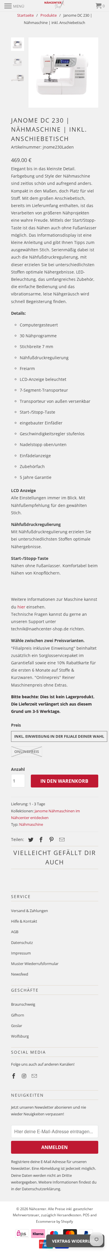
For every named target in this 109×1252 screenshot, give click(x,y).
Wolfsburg (20, 1036)
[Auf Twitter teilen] (30, 839)
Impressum (21, 953)
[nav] (14, 6)
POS (86, 1215)
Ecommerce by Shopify (54, 1221)
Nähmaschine (31, 824)
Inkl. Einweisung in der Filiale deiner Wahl (59, 736)
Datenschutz (22, 942)
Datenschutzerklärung (41, 1188)
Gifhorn (17, 1015)
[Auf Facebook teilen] (40, 839)
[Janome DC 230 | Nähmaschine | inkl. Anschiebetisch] (63, 72)
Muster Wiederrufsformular (34, 963)
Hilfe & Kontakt (24, 921)
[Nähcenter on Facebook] (14, 1075)
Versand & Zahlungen (29, 910)
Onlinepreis (26, 751)
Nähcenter (37, 1208)
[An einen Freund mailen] (61, 839)
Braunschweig (23, 1004)
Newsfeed (19, 974)
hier (21, 607)
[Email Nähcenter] (35, 1075)
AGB (14, 931)
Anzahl (18, 769)
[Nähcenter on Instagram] (24, 1075)
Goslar (16, 1025)
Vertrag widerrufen (75, 1241)
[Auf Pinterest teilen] (50, 839)
